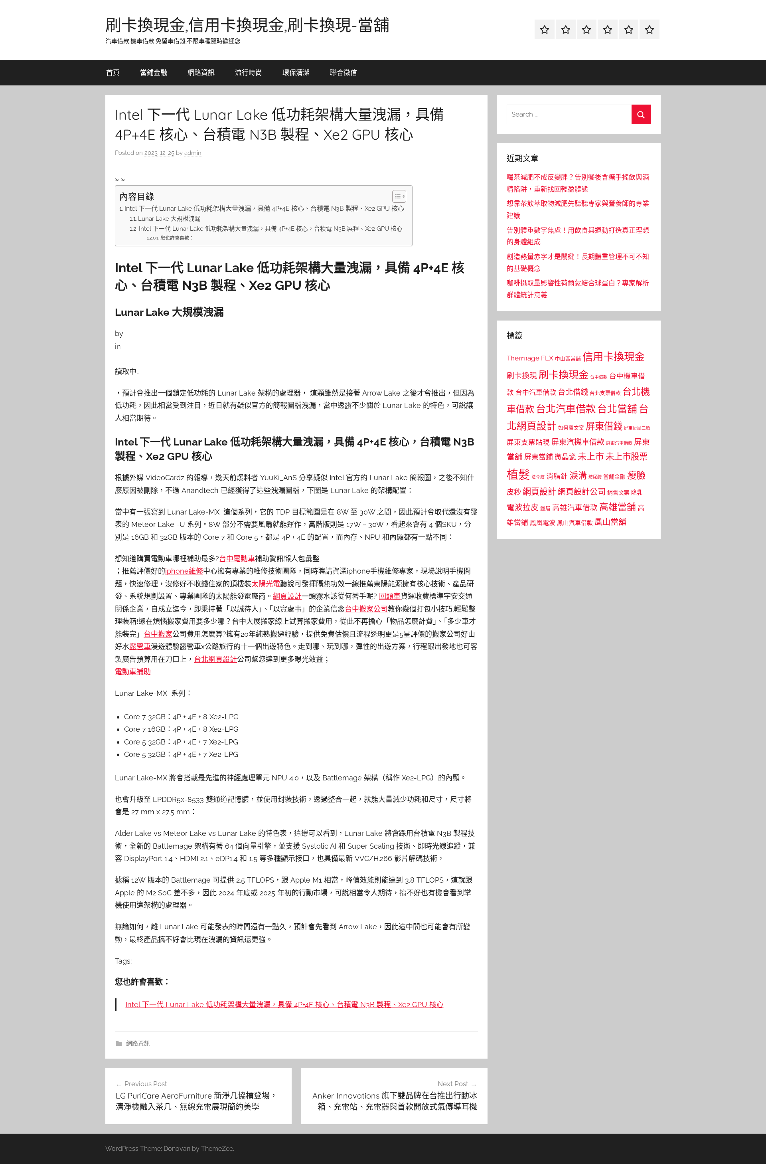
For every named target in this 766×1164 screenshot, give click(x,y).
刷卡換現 (522, 375)
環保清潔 (296, 72)
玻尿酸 (595, 477)
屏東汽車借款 (619, 443)
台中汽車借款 (535, 392)
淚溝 (578, 475)
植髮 (518, 474)
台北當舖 (617, 409)
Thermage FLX (530, 358)
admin (192, 152)
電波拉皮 (523, 507)
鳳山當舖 (610, 522)
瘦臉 (636, 475)
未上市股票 (627, 456)
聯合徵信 (343, 72)
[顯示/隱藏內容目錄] (395, 196)
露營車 (140, 646)
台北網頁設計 (215, 659)
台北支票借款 (605, 393)
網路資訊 (201, 72)
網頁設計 (287, 596)
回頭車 (390, 596)
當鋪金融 (153, 72)
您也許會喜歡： (176, 238)
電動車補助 (133, 671)
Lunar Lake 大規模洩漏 (169, 218)
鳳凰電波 (542, 523)
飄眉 (545, 508)
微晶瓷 (565, 457)
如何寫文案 (571, 428)
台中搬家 (158, 634)
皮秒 (514, 492)
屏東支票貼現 (528, 442)
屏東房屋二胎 (637, 428)
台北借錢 (573, 392)
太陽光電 (265, 584)
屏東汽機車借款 (577, 441)
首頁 (113, 72)
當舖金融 (614, 476)
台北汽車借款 (566, 409)
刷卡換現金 (563, 375)
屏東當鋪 (538, 457)
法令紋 (538, 477)
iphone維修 (184, 571)
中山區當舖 (568, 359)
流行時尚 (248, 72)
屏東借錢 (604, 426)
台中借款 (599, 376)
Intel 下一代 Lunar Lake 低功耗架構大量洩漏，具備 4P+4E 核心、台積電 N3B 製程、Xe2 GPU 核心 (264, 208)
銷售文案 (618, 492)
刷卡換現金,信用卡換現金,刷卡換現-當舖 (247, 25)
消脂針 (557, 476)
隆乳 (636, 492)
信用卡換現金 (613, 356)
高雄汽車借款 (575, 507)
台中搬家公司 (366, 609)
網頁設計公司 (582, 492)
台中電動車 (237, 558)
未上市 (591, 456)
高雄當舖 (617, 507)
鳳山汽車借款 (575, 522)
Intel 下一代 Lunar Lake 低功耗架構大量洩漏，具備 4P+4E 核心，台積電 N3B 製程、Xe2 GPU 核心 (271, 228)
